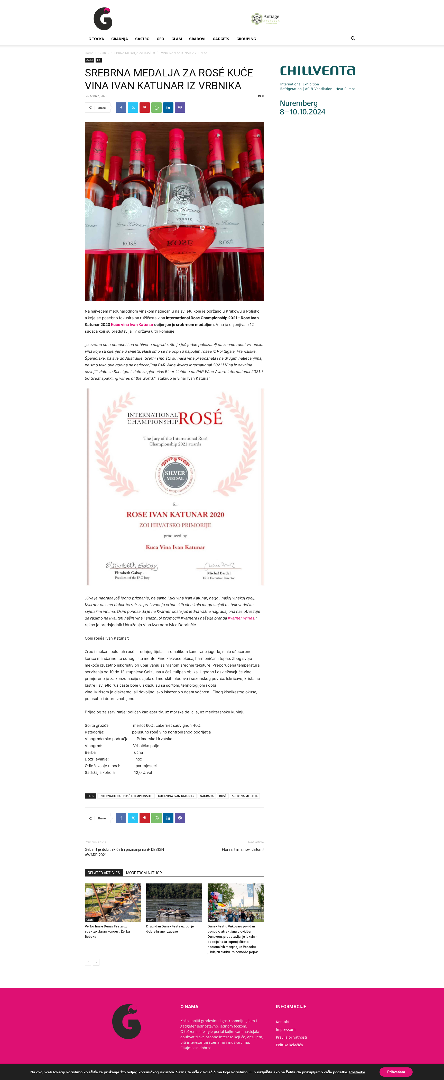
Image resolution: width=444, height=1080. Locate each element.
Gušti (102, 53)
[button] (353, 39)
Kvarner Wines (241, 618)
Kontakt (282, 1021)
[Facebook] (121, 107)
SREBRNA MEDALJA (244, 796)
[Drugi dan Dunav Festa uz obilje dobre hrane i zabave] (174, 902)
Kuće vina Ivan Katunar (132, 324)
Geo (160, 38)
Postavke (357, 1072)
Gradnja (119, 38)
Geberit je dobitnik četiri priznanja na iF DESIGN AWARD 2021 (124, 852)
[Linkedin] (168, 107)
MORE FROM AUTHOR (144, 873)
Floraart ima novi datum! (243, 849)
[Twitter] (133, 107)
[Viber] (180, 107)
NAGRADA (207, 796)
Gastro (142, 38)
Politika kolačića (289, 1044)
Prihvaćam (396, 1071)
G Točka (96, 38)
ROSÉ (222, 796)
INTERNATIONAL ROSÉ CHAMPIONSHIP (126, 796)
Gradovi (197, 38)
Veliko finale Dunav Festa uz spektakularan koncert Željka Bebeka (107, 931)
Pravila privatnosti (291, 1037)
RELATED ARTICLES (104, 873)
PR (98, 60)
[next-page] (96, 962)
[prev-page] (88, 962)
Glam (176, 38)
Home (89, 53)
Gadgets (221, 38)
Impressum (285, 1029)
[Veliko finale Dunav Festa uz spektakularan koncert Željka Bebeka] (113, 902)
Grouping (246, 38)
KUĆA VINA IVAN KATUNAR (176, 796)
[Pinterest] (145, 107)
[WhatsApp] (156, 107)
